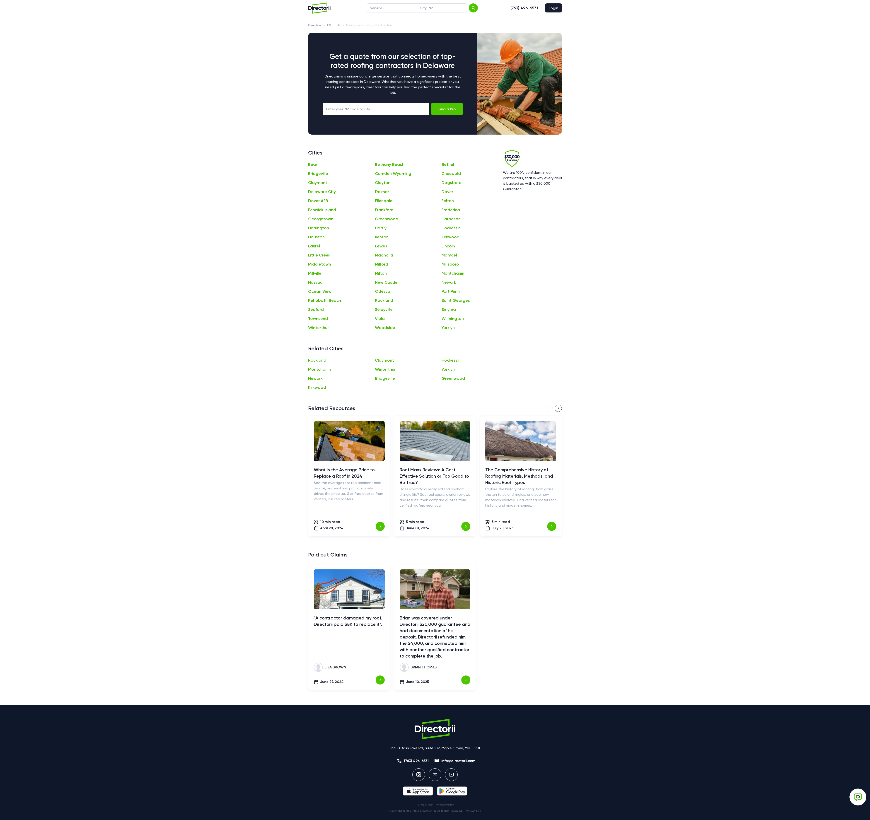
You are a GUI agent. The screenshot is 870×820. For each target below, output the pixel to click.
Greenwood (386, 218)
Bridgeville (318, 173)
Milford (381, 264)
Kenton (382, 237)
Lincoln (448, 246)
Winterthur (318, 327)
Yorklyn (448, 327)
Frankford (384, 209)
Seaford (316, 309)
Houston (316, 237)
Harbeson (451, 218)
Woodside (385, 327)
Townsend (318, 318)
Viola (380, 318)
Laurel (314, 246)
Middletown (319, 264)
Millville (314, 273)
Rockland (384, 300)
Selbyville (384, 309)
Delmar (382, 191)
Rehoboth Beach (324, 300)
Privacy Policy (445, 804)
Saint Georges (456, 300)
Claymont (317, 182)
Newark (449, 282)
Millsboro (450, 264)
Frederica (451, 209)
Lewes (381, 246)
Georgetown (320, 218)
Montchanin (453, 273)
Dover (447, 191)
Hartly (381, 227)
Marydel (449, 255)
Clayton (382, 182)
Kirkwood (450, 237)
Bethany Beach (389, 164)
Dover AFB (318, 200)
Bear (312, 164)
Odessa (382, 291)
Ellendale (383, 200)
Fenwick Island (322, 209)
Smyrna (449, 309)
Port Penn (451, 291)
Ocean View (319, 291)
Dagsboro (452, 182)
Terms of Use (424, 804)
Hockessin (451, 227)
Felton (448, 200)
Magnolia (384, 255)
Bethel (448, 164)
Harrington (318, 227)
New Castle (386, 282)
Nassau (315, 282)
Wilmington (453, 318)
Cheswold (451, 173)
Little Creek (319, 255)
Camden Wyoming (393, 173)
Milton (381, 273)
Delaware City (322, 191)
